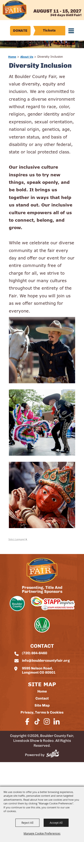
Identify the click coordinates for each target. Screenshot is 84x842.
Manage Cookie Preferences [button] (42, 833)
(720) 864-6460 (34, 653)
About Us (26, 56)
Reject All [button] (27, 822)
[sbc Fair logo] (42, 570)
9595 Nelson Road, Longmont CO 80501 (39, 671)
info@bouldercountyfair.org (46, 661)
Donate (20, 31)
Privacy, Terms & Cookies (42, 712)
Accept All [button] (56, 822)
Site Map (42, 705)
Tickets (49, 30)
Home (12, 56)
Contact (42, 698)
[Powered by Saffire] (52, 753)
